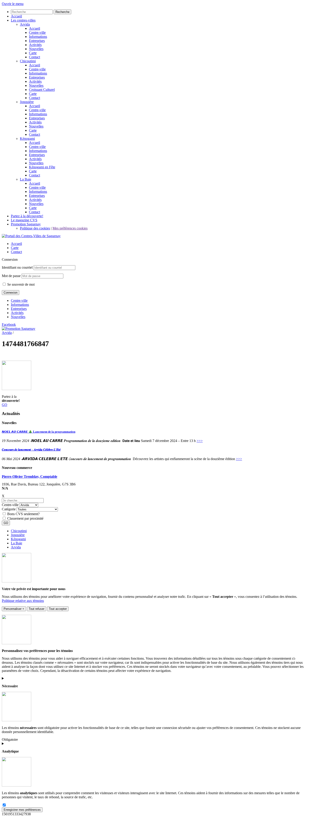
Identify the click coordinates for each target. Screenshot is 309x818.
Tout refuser (36, 608)
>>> (200, 441)
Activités (17, 313)
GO (4, 405)
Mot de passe (11, 276)
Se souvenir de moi (20, 284)
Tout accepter (58, 608)
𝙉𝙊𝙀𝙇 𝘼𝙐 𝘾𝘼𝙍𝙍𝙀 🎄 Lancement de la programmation (38, 431)
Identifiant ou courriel (17, 267)
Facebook (9, 324)
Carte (15, 248)
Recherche (62, 12)
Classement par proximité (25, 518)
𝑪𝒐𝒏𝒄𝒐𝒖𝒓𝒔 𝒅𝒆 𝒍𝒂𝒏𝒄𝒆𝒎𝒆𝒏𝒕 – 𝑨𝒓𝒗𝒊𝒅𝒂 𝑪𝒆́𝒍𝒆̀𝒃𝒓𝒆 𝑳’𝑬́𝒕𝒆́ (31, 449)
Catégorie (9, 509)
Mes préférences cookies (70, 228)
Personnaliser (14, 608)
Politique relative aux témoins (23, 601)
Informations (20, 304)
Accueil (16, 244)
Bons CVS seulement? (23, 514)
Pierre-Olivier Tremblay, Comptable (29, 476)
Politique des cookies (35, 228)
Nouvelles (18, 317)
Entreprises (19, 309)
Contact (16, 252)
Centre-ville (19, 300)
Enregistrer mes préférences (22, 809)
